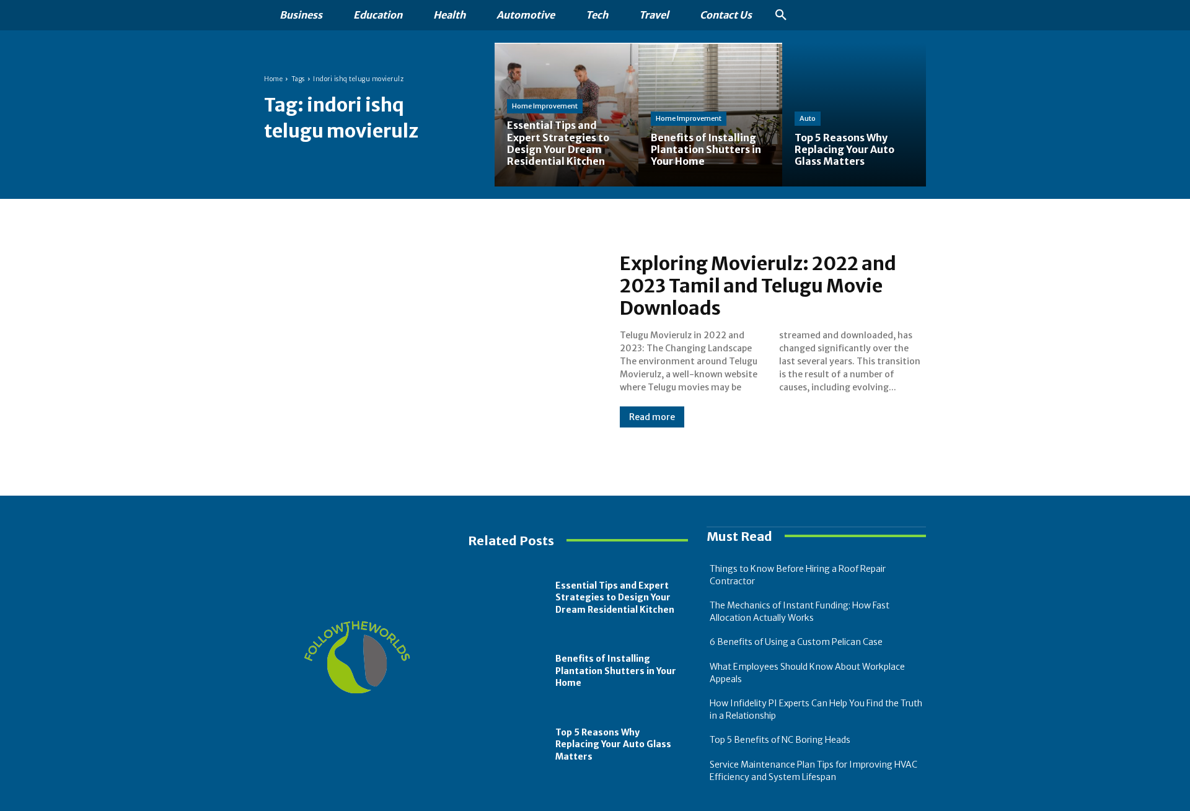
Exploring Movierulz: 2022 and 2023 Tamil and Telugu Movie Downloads (758, 286)
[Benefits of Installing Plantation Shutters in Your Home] (508, 671)
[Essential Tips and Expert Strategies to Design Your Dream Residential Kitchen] (566, 114)
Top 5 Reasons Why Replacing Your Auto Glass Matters (613, 744)
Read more (652, 417)
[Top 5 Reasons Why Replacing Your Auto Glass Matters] (854, 114)
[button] (781, 15)
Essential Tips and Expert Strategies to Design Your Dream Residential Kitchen (614, 597)
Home (273, 79)
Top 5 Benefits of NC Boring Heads (780, 739)
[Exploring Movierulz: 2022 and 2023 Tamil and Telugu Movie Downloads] (429, 339)
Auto (808, 118)
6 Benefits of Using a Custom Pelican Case (796, 641)
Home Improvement (545, 106)
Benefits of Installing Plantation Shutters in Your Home (615, 670)
